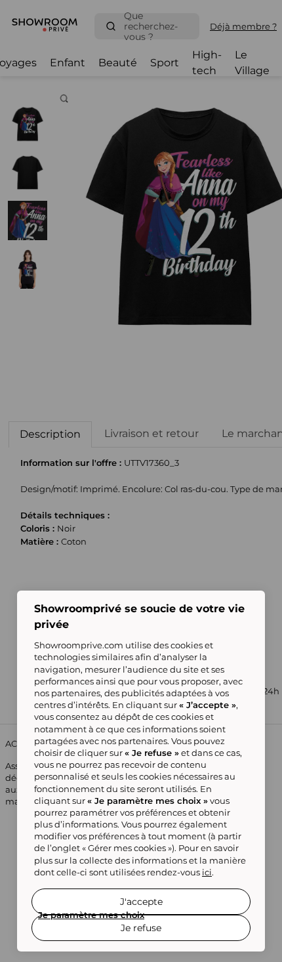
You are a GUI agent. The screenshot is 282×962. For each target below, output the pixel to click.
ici (207, 872)
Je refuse (141, 928)
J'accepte (141, 902)
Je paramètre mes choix (91, 915)
